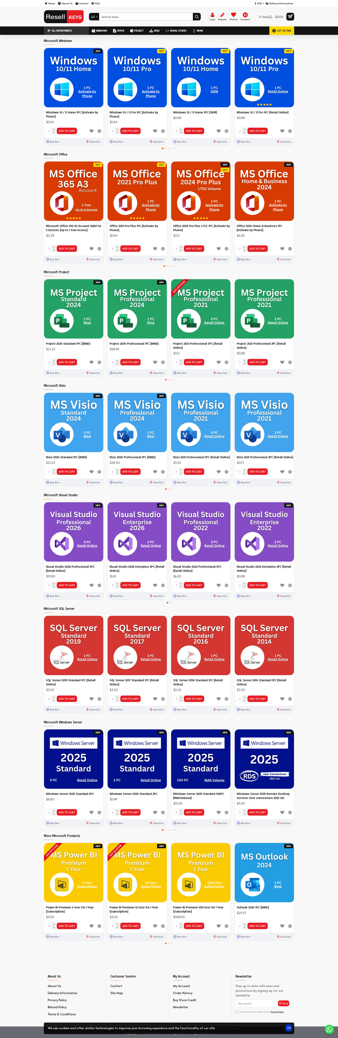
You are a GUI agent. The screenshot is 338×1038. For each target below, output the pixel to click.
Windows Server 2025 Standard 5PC (70, 794)
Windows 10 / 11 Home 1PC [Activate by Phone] (72, 114)
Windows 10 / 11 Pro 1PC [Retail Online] (262, 112)
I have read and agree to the (261, 1011)
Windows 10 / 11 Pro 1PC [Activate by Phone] (134, 114)
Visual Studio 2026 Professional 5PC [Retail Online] (70, 569)
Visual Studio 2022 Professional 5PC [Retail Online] (197, 569)
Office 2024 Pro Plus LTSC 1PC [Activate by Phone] (201, 228)
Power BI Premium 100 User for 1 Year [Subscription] (198, 909)
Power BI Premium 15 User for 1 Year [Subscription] (134, 909)
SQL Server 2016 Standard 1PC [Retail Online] (198, 682)
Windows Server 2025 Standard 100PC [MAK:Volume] (198, 796)
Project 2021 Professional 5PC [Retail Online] (197, 345)
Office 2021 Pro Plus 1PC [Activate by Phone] (134, 228)
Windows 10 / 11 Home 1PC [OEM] (195, 112)
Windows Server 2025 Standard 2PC (133, 794)
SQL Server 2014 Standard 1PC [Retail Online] (261, 682)
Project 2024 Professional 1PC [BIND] (134, 343)
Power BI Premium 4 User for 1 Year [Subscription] (69, 909)
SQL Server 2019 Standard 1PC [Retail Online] (70, 682)
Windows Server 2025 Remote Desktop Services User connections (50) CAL (263, 796)
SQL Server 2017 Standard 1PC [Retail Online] (134, 682)
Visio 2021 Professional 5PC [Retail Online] (201, 457)
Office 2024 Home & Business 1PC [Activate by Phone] (259, 228)
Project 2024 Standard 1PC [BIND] (68, 343)
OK (289, 1028)
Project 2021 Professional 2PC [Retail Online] (261, 345)
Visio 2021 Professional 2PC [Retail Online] (265, 457)
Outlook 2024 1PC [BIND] (253, 907)
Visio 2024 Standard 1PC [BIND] (66, 457)
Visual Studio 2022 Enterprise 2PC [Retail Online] (264, 569)
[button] (163, 148)
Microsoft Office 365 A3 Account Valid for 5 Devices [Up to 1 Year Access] (73, 228)
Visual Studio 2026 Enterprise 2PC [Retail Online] (137, 569)
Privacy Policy (225, 1028)
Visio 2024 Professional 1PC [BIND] (132, 457)
